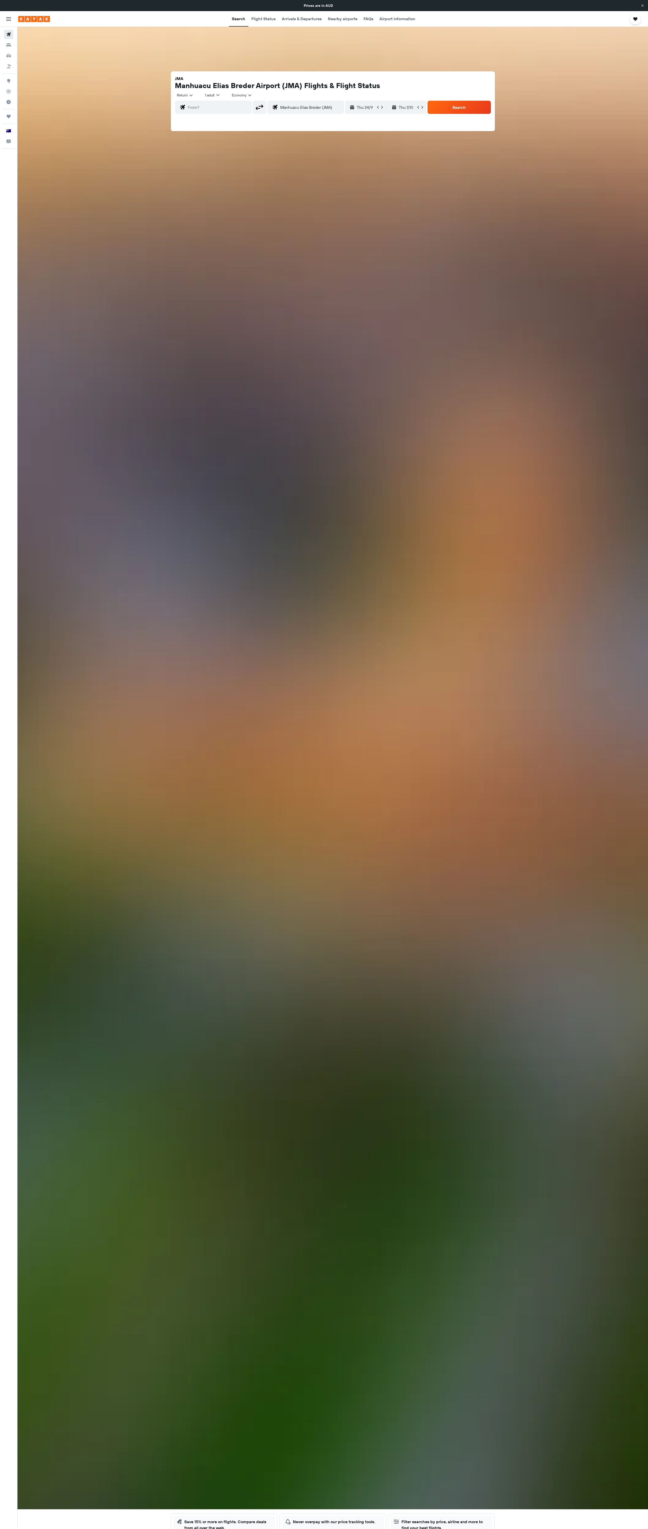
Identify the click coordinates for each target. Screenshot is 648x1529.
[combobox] (185, 95)
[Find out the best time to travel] (8, 102)
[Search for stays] (8, 45)
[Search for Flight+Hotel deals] (8, 66)
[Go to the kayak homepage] (34, 19)
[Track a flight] (8, 91)
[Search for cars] (8, 56)
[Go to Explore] (8, 81)
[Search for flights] (8, 34)
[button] (642, 5)
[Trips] (8, 116)
